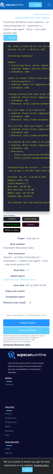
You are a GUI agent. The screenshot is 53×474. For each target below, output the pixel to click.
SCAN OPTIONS (27, 330)
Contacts (9, 384)
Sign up (8, 453)
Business (9, 431)
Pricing (8, 413)
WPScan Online (42, 14)
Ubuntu (30, 224)
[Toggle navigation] (49, 5)
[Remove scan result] (48, 36)
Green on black (12, 224)
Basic (7, 426)
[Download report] (43, 36)
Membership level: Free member (32, 17)
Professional (11, 422)
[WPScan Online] (11, 5)
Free (7, 435)
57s (28, 270)
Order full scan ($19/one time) (19, 279)
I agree (27, 469)
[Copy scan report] (38, 36)
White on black (12, 230)
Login (36, 4)
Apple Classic (30, 219)
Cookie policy (41, 465)
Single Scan (10, 418)
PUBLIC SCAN (27, 322)
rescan (12, 37)
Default (12, 219)
